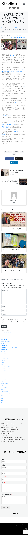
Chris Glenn (18, 35)
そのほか (3, 362)
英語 (14, 154)
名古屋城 (4, 129)
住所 (3, 482)
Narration (3, 351)
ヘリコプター (4, 377)
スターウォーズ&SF (5, 368)
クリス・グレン (14, 200)
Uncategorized (4, 358)
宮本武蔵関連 (4, 387)
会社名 (3, 465)
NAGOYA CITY (4, 349)
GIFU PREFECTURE (5, 341)
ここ (24, 86)
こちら (16, 102)
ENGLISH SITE (4, 339)
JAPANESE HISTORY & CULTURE (9, 347)
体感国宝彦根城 (7, 116)
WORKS (3, 360)
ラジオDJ (3, 379)
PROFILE (3, 354)
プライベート (4, 375)
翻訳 (14, 37)
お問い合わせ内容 (7, 494)
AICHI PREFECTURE (6, 333)
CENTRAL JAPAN (5, 337)
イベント (3, 364)
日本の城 (16, 151)
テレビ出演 (3, 370)
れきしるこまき (18, 131)
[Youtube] (15, 8)
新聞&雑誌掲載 (4, 391)
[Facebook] (10, 8)
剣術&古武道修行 (5, 383)
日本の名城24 (5, 128)
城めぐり (3, 385)
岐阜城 (4, 134)
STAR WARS (4, 356)
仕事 (11, 37)
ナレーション (7, 37)
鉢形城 (12, 55)
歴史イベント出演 (5, 393)
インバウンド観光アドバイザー (8, 366)
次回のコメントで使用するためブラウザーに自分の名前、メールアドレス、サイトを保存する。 (14, 321)
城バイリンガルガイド (8, 121)
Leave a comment (20, 37)
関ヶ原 (2, 402)
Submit (4, 326)
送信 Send (6, 507)
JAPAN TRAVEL (5, 345)
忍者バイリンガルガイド (8, 124)
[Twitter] (13, 8)
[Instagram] (18, 8)
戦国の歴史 (3, 389)
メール (4, 477)
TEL (3, 471)
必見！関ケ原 (5, 126)
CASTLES (3, 335)
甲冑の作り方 (4, 395)
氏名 (3, 459)
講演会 (2, 400)
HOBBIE (3, 343)
